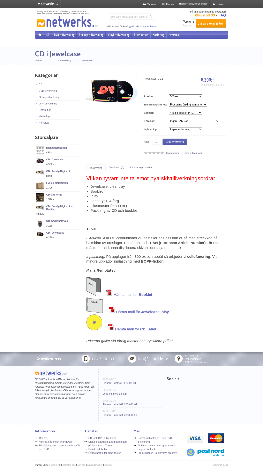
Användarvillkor (95, 465)
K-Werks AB (54, 465)
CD (48, 35)
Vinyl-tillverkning (118, 35)
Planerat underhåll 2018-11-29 (120, 415)
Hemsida (174, 35)
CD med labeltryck (57, 221)
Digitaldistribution (56, 147)
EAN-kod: (149, 121)
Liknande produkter (141, 167)
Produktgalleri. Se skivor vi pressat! (157, 453)
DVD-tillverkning (64, 35)
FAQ (222, 15)
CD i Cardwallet (55, 159)
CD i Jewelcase (84, 60)
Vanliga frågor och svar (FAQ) (55, 441)
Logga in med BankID (115, 393)
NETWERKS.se (43, 379)
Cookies (108, 465)
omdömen (173, 153)
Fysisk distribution (57, 183)
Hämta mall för (132, 295)
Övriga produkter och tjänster (104, 453)
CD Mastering (54, 194)
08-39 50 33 (205, 15)
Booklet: (149, 112)
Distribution (141, 35)
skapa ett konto (148, 26)
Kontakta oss (69, 465)
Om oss (43, 438)
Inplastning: (150, 129)
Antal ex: (149, 96)
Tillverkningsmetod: (155, 104)
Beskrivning (96, 168)
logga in (131, 26)
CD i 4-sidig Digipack (58, 171)
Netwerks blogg (220, 465)
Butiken (38, 60)
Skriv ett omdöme (193, 153)
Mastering (158, 35)
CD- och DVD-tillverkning (102, 438)
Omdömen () (116, 167)
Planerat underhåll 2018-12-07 (120, 404)
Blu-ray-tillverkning (91, 35)
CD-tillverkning (64, 60)
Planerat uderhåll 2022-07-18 (119, 383)
